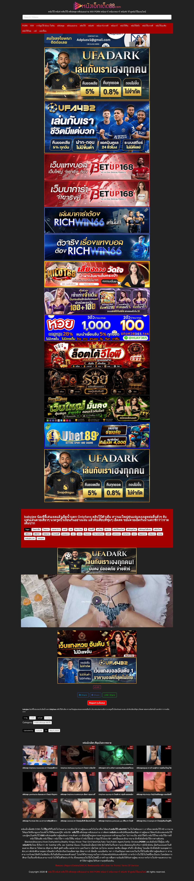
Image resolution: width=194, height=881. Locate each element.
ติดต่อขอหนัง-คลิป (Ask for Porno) (104, 865)
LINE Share (109, 695)
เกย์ (35, 31)
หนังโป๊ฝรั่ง (135, 26)
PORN (25, 26)
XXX (32, 26)
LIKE (98, 687)
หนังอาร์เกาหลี (102, 26)
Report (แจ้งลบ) (97, 703)
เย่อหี (64, 529)
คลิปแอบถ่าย (72, 26)
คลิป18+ (37, 534)
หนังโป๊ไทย (26, 31)
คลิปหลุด (60, 26)
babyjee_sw (30, 538)
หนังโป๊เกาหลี (147, 26)
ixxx (134, 534)
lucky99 (39, 730)
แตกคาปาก (56, 529)
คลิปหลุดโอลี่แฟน (145, 529)
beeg (160, 534)
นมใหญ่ (99, 529)
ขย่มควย (46, 534)
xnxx (79, 534)
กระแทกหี (56, 534)
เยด (71, 529)
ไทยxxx (46, 529)
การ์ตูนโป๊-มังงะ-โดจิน (45, 26)
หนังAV (91, 26)
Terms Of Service (130, 865)
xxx (73, 534)
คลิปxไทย (157, 529)
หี (85, 529)
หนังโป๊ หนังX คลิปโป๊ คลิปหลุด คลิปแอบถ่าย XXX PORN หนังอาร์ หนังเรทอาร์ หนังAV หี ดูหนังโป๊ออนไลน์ (97, 871)
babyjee (41, 538)
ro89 (108, 534)
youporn (65, 534)
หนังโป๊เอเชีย (161, 26)
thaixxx (87, 534)
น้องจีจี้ (91, 529)
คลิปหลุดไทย (131, 529)
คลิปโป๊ (83, 26)
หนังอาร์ (114, 26)
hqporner (142, 534)
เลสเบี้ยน (42, 31)
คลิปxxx (28, 534)
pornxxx (116, 534)
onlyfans (126, 534)
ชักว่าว (107, 529)
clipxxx (152, 534)
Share (84, 695)
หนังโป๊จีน (124, 26)
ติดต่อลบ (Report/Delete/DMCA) (71, 865)
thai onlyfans (98, 534)
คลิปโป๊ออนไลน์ (118, 529)
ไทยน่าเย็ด (36, 529)
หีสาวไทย (78, 529)
